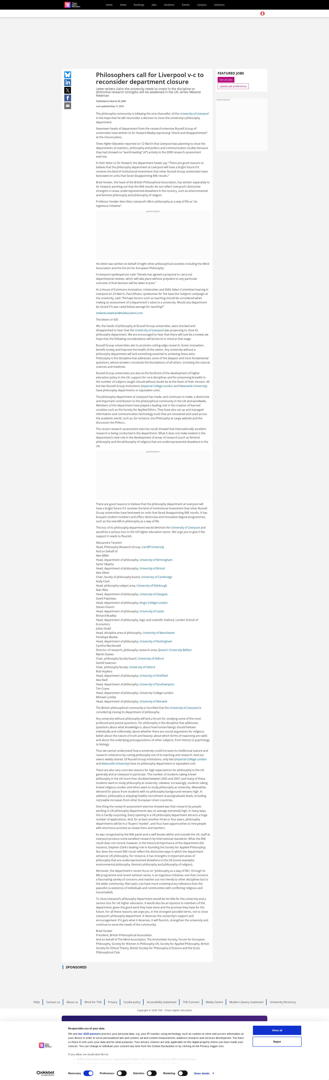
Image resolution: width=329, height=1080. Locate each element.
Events (186, 4)
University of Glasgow (153, 594)
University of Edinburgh (152, 585)
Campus (201, 4)
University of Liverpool (194, 113)
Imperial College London (157, 386)
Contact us (53, 1002)
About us (72, 1002)
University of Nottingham (155, 641)
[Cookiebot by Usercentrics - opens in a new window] (45, 1073)
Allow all (277, 1030)
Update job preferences (233, 86)
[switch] (122, 1073)
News (123, 4)
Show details (202, 1073)
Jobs (154, 4)
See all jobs (226, 79)
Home (109, 4)
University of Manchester (159, 633)
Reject (277, 1041)
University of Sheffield (153, 676)
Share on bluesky (67, 74)
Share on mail (67, 105)
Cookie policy (132, 1002)
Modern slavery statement (246, 1002)
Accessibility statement (161, 1002)
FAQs (36, 1002)
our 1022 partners (89, 1033)
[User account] (262, 13)
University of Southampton (156, 684)
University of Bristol (152, 568)
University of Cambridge (156, 577)
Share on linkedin (67, 82)
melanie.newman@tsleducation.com (119, 313)
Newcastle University (192, 386)
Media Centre (214, 1002)
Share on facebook (67, 98)
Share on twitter (67, 90)
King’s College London (153, 603)
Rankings (139, 4)
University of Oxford (151, 658)
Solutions (219, 4)
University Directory (283, 1002)
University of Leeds (151, 611)
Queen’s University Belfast (175, 650)
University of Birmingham (155, 560)
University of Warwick (153, 701)
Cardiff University (153, 547)
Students (169, 4)
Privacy (112, 1002)
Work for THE (93, 1002)
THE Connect (191, 1002)
